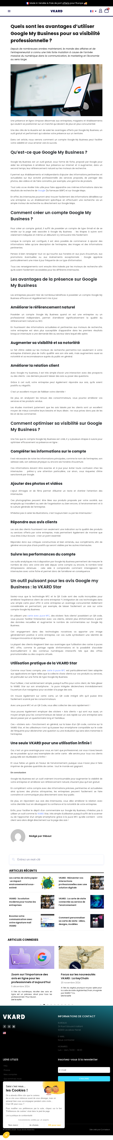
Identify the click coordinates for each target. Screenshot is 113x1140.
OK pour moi (54, 1125)
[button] (6, 1135)
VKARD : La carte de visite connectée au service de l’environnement (72, 902)
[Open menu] (9, 11)
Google (41, 190)
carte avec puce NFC (38, 615)
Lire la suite (16, 999)
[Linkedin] (13, 1026)
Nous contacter (66, 1040)
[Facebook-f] (4, 1026)
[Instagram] (9, 1026)
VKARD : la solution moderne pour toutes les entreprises (22, 902)
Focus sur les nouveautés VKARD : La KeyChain (78, 976)
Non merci (13, 1125)
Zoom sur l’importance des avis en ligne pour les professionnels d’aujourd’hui (30, 978)
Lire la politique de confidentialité (19, 1116)
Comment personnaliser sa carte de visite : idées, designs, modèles (72, 921)
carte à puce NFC (56, 670)
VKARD (40, 813)
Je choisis (33, 1125)
